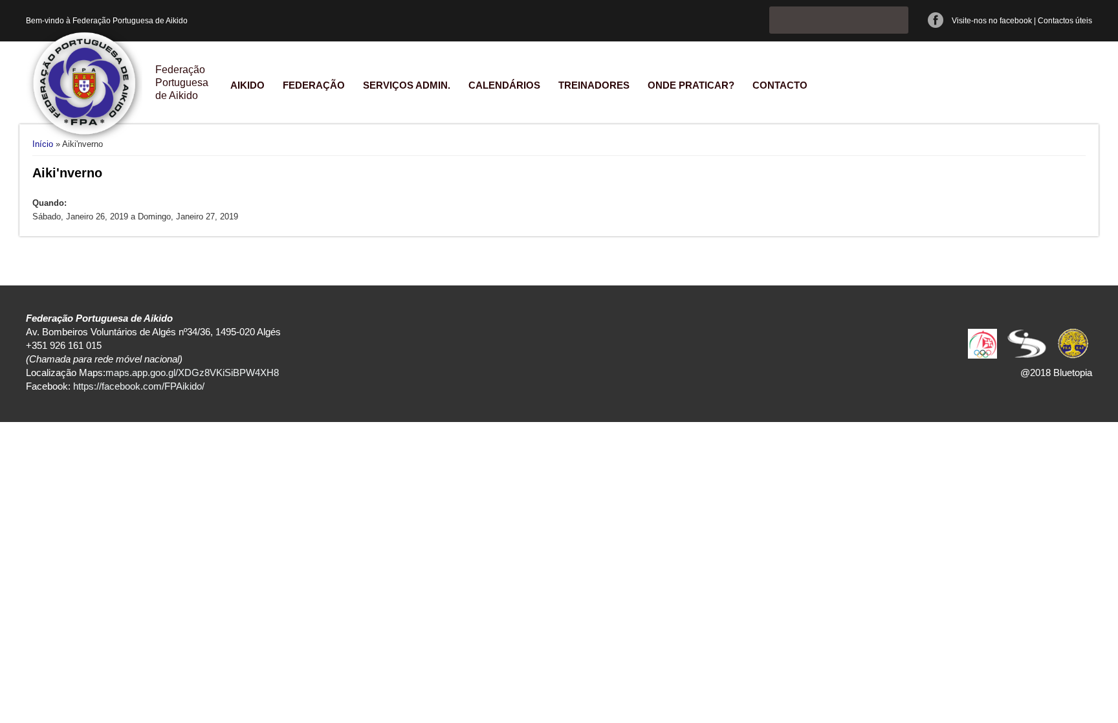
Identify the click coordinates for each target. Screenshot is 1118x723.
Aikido (247, 85)
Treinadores (594, 85)
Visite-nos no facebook (992, 20)
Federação (314, 85)
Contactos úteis (1065, 20)
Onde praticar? (691, 85)
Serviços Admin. (406, 85)
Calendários (504, 85)
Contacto (779, 85)
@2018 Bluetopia (1056, 372)
